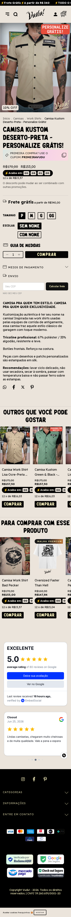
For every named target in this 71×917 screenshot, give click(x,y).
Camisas (18, 118)
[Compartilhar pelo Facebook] (14, 387)
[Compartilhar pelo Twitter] (23, 387)
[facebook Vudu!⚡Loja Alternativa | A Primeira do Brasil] (34, 779)
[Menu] (7, 14)
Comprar (13, 504)
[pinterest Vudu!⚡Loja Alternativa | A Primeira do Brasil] (45, 779)
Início (6, 118)
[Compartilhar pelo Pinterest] (32, 387)
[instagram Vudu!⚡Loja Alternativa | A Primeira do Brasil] (23, 779)
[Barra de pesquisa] (15, 14)
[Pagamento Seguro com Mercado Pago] (20, 872)
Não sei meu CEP (12, 293)
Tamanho (9, 215)
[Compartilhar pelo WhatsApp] (4, 387)
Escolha (9, 225)
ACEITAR (40, 912)
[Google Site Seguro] (51, 859)
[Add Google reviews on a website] (64, 755)
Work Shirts (34, 118)
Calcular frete (57, 286)
